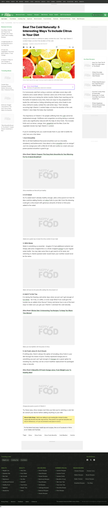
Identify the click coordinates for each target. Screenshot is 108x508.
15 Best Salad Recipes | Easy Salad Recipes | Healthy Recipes (98, 83)
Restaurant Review (65, 18)
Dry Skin (23, 479)
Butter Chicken (78, 479)
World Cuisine (38, 18)
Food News (13, 18)
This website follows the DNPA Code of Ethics (67, 501)
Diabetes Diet (6, 473)
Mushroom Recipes (44, 479)
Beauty (22, 468)
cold (64, 116)
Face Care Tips (61, 485)
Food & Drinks (47, 18)
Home (2, 22)
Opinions (29, 18)
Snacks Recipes (43, 493)
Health (56, 14)
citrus (47, 200)
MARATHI (81, 1)
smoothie (59, 143)
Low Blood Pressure (8, 482)
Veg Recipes (41, 468)
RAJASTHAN (70, 1)
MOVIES (21, 1)
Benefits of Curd (61, 479)
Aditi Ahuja (25, 43)
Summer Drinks (61, 476)
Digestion (5, 487)
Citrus (30, 435)
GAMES (53, 1)
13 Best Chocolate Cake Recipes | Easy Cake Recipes (98, 73)
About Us (13, 501)
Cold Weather (63, 435)
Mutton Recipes (78, 475)
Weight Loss (5, 460)
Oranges (53, 359)
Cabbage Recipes (44, 487)
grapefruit (50, 123)
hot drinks (26, 300)
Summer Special (61, 468)
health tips (42, 427)
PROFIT (13, 1)
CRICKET (27, 1)
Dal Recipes (42, 485)
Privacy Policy (4, 501)
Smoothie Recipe (61, 487)
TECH (48, 1)
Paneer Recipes (43, 476)
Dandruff (23, 482)
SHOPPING (58, 1)
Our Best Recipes (89, 59)
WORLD (8, 1)
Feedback (20, 501)
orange (60, 249)
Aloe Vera (23, 470)
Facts (73, 18)
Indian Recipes (78, 468)
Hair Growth (24, 476)
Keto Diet (5, 476)
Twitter (30, 430)
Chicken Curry (91, 471)
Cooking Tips (14, 460)
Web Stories (44, 14)
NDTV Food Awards (65, 14)
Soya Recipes (42, 482)
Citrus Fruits (38, 435)
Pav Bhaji (90, 483)
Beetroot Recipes (43, 490)
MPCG (76, 1)
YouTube (37, 430)
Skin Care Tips (61, 482)
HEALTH (43, 1)
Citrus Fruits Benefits (50, 435)
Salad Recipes (43, 473)
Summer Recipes (61, 470)
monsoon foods (20, 14)
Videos (51, 14)
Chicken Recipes (79, 471)
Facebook (63, 427)
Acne (22, 490)
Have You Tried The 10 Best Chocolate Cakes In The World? (98, 64)
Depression (6, 479)
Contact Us (34, 501)
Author (27, 501)
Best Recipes (80, 18)
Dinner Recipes (43, 470)
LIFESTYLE (37, 1)
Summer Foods (61, 473)
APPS (64, 1)
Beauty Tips (24, 487)
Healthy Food (6, 485)
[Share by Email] (69, 47)
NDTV (3, 1)
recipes (51, 427)
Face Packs (24, 485)
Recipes (36, 14)
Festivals (55, 18)
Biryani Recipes (90, 475)
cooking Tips (21, 18)
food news (35, 427)
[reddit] (33, 47)
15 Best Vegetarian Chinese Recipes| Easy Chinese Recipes (98, 104)
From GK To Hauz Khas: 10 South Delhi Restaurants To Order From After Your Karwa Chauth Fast (98, 95)
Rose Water (24, 473)
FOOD (32, 1)
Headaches (6, 490)
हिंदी (17, 1)
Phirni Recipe (60, 490)
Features (29, 14)
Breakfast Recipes (79, 483)
